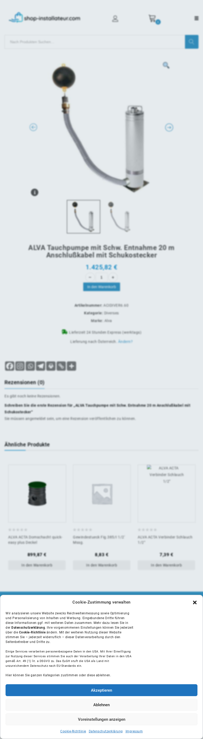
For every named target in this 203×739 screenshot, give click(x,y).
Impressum (134, 731)
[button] (194, 602)
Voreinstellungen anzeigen (101, 719)
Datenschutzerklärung (106, 731)
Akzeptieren (101, 690)
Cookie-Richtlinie (73, 731)
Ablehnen (101, 704)
